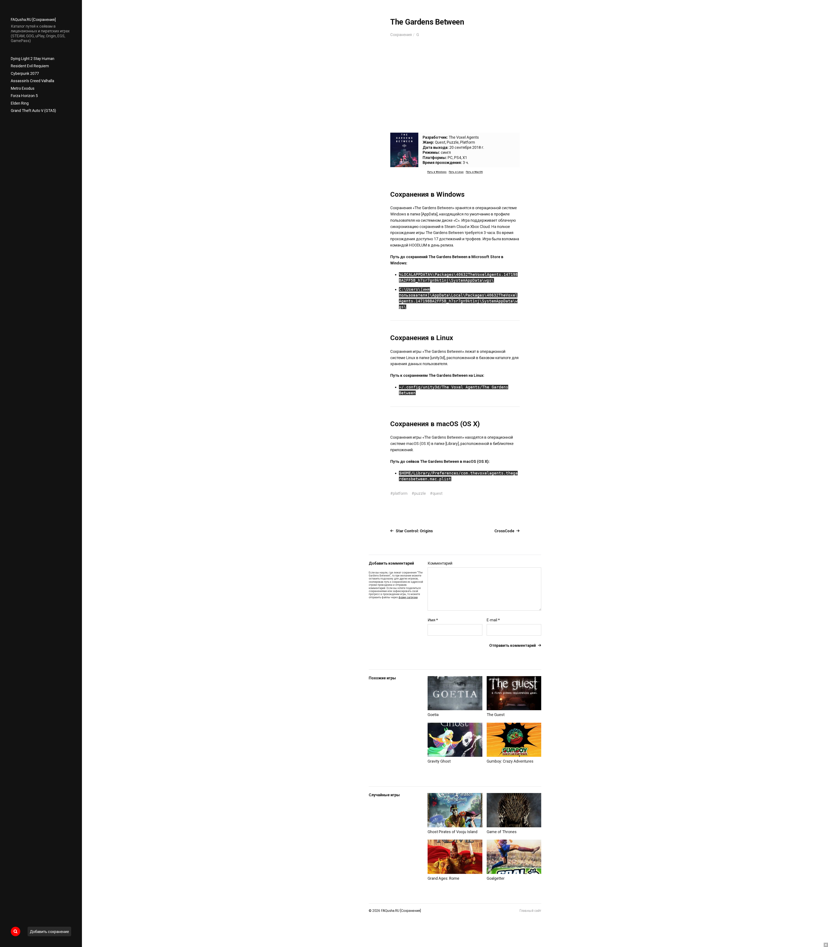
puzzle (420, 493)
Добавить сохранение (49, 931)
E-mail (493, 620)
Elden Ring (20, 103)
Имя (433, 620)
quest (437, 493)
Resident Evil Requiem (30, 66)
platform (400, 493)
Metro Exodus (22, 88)
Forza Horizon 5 (24, 95)
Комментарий (440, 563)
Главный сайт (530, 911)
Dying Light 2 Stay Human (32, 58)
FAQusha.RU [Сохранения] (33, 19)
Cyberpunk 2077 (25, 73)
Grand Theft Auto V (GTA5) (33, 110)
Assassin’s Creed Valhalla (32, 81)
